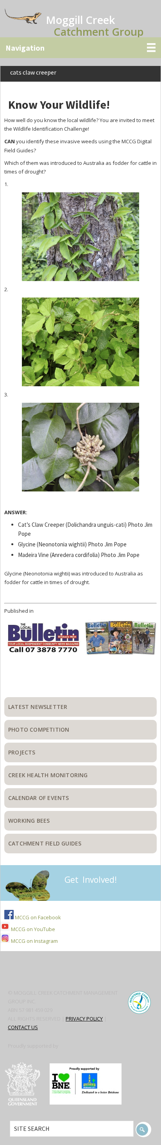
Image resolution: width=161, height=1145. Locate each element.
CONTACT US (23, 1027)
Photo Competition (38, 729)
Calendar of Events (38, 798)
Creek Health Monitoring (48, 775)
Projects (22, 752)
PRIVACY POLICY (84, 1018)
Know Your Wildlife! (59, 104)
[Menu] (80, 47)
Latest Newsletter (37, 706)
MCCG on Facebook (37, 917)
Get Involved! (90, 879)
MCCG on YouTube (32, 929)
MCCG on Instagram (34, 940)
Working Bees (29, 820)
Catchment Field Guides (44, 843)
